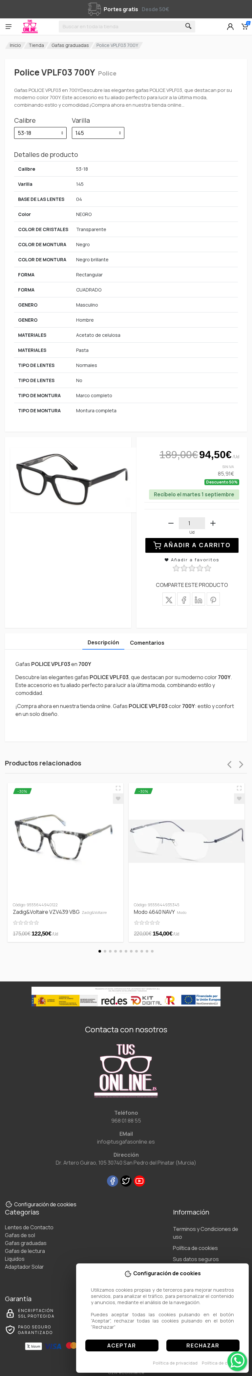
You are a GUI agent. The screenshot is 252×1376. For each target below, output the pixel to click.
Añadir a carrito (197, 545)
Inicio (15, 45)
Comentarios (147, 642)
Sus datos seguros (196, 1259)
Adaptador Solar (24, 1266)
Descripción (103, 642)
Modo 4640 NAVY (160, 911)
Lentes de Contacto (29, 1227)
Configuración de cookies (45, 1204)
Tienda (36, 45)
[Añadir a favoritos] (118, 798)
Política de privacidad (175, 1363)
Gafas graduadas (70, 45)
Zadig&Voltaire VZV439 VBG (60, 911)
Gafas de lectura (25, 1251)
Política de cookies (222, 1363)
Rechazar (203, 1345)
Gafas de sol (20, 1235)
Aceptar (121, 1345)
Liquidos (15, 1258)
